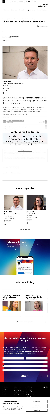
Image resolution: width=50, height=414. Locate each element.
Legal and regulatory (19, 393)
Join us (7, 1)
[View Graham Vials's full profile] (25, 62)
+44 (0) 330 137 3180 (32, 216)
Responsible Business (42, 10)
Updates (31, 292)
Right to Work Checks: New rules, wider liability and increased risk (33, 297)
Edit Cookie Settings (19, 391)
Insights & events (31, 10)
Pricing (4, 389)
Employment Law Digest (11, 292)
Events (4, 395)
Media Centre (5, 387)
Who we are (6, 10)
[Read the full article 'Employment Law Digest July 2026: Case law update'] (11, 306)
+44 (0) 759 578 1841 (32, 217)
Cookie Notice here (15, 410)
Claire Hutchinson (32, 212)
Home (3, 19)
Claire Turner (25, 107)
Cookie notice (17, 389)
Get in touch (14, 1)
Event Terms (29, 389)
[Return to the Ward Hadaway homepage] (43, 5)
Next (46, 322)
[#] (3, 1)
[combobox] (36, 1)
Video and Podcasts (17, 19)
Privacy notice (17, 387)
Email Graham (5, 89)
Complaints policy (30, 393)
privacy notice (9, 353)
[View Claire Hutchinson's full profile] (36, 202)
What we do (14, 10)
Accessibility (21, 1)
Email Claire (29, 219)
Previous (4, 322)
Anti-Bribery (29, 387)
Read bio (4, 90)
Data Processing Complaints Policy (30, 396)
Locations (4, 391)
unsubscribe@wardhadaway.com (29, 351)
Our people (21, 10)
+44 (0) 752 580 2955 (7, 87)
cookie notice (20, 353)
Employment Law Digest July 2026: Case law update (11, 297)
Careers (4, 393)
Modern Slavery (18, 395)
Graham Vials (6, 81)
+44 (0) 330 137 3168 (7, 85)
